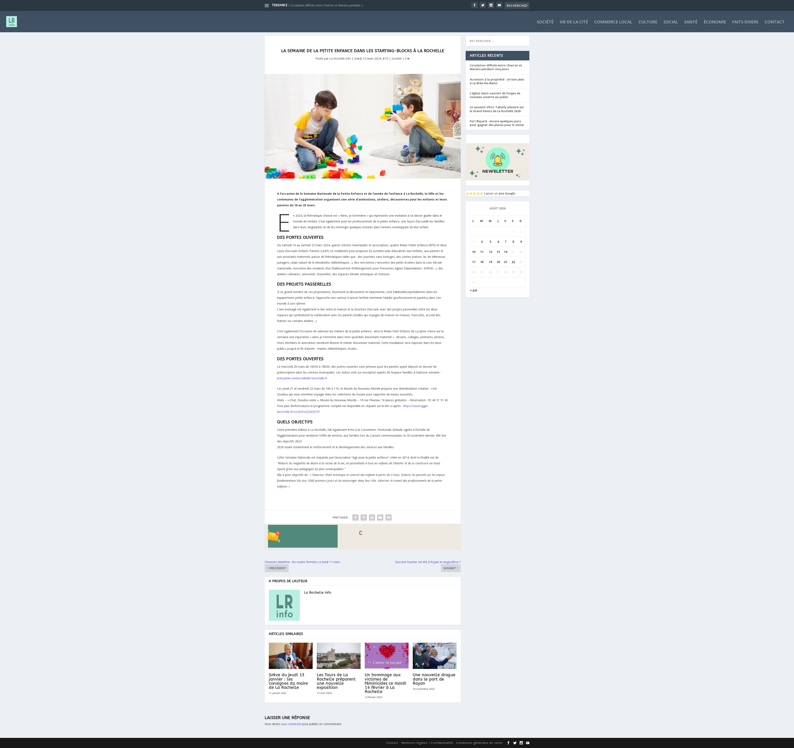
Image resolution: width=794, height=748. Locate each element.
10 (473, 252)
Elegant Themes (291, 743)
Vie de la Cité (574, 22)
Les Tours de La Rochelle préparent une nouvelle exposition (336, 681)
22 (513, 262)
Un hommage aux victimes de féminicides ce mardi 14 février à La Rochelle (385, 683)
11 (481, 252)
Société (545, 22)
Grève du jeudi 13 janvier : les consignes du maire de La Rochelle (288, 681)
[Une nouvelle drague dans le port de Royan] (435, 656)
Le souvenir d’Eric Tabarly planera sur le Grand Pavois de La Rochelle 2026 (497, 109)
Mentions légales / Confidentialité (427, 743)
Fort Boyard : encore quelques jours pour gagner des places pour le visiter (497, 123)
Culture (648, 22)
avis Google (507, 193)
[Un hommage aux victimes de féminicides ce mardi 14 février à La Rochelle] (387, 656)
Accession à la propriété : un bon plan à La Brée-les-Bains (497, 81)
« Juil (473, 290)
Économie (715, 22)
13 (498, 252)
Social (671, 22)
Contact (775, 22)
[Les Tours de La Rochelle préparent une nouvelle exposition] (339, 656)
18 (481, 262)
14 (505, 252)
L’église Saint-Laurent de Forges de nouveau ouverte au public (495, 95)
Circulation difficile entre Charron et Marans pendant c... (327, 5)
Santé (690, 22)
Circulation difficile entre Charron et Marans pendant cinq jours (496, 67)
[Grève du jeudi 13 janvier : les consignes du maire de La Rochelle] (291, 656)
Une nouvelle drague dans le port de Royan (434, 679)
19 (490, 262)
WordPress (333, 743)
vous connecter (291, 724)
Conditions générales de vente (479, 743)
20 (498, 262)
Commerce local (613, 22)
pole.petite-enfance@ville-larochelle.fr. (302, 378)
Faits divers (745, 22)
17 (473, 262)
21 (505, 262)
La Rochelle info (340, 58)
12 (490, 252)
